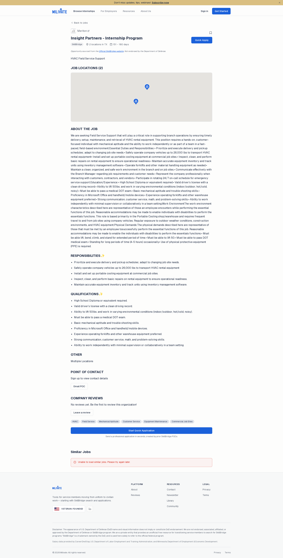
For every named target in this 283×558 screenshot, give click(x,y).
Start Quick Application (141, 430)
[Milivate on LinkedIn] (90, 509)
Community (173, 506)
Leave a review (82, 412)
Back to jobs (81, 22)
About (134, 489)
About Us (146, 11)
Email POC (79, 386)
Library (170, 500)
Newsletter (172, 495)
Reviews (135, 495)
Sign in (204, 11)
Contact (171, 489)
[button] (136, 101)
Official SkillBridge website (111, 51)
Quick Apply (202, 40)
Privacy (207, 489)
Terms (206, 495)
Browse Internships (84, 11)
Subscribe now (160, 2)
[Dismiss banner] (279, 2)
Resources (129, 11)
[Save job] (210, 32)
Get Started (221, 11)
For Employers (109, 11)
